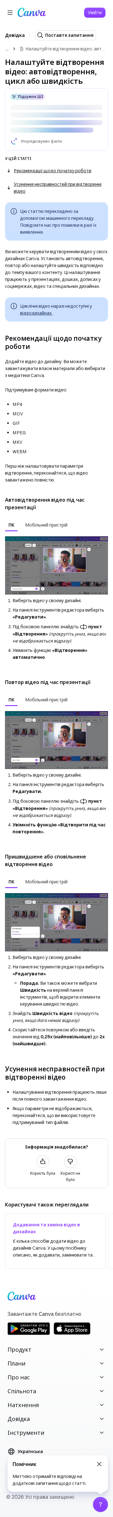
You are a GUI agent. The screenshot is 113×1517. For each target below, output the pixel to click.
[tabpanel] (56, 598)
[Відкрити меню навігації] (10, 13)
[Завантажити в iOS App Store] (72, 1334)
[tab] (11, 525)
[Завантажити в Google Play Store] (29, 1334)
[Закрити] (99, 1464)
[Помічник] (100, 1504)
